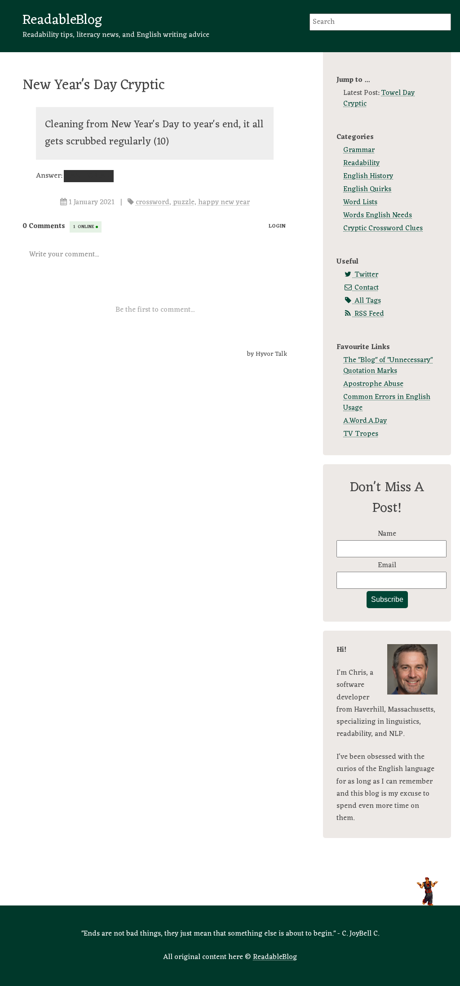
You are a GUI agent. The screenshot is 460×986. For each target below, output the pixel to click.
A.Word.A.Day (365, 421)
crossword (152, 202)
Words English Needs (377, 215)
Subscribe (387, 599)
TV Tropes (360, 434)
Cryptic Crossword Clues (383, 228)
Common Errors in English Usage (386, 402)
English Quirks (367, 189)
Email (387, 565)
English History (368, 176)
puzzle (184, 202)
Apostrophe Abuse (373, 384)
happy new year (224, 202)
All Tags (367, 301)
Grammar (359, 150)
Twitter (365, 275)
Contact (366, 288)
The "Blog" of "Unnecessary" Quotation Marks (388, 365)
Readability (361, 163)
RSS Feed (368, 314)
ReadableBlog (62, 20)
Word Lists (360, 202)
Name (387, 534)
